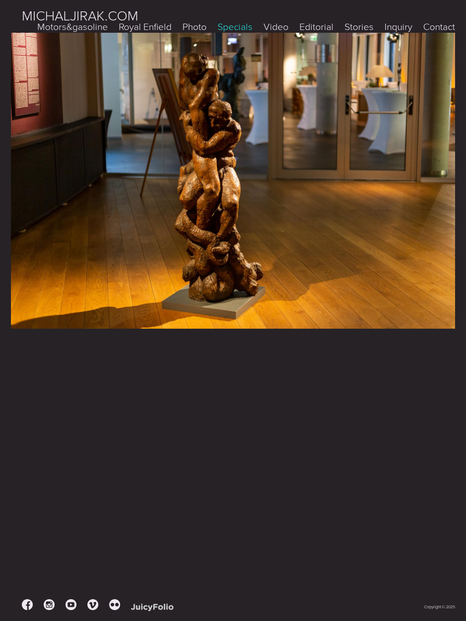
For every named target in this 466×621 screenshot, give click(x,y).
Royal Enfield (145, 27)
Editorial (316, 27)
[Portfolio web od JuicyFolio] (152, 607)
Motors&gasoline (72, 27)
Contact (439, 27)
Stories (359, 27)
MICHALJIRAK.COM (80, 16)
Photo (194, 27)
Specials (235, 27)
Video (276, 27)
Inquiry (398, 27)
